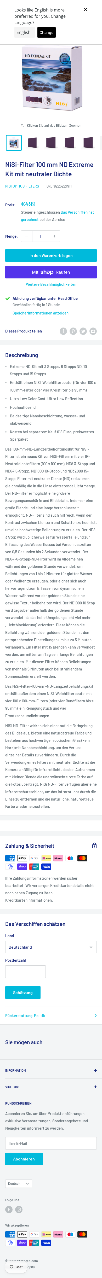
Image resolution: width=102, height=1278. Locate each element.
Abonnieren (24, 1158)
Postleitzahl (15, 960)
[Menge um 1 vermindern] (26, 236)
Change (46, 32)
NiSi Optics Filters (22, 186)
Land (9, 935)
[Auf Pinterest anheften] (73, 331)
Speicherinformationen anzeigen (41, 313)
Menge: (11, 236)
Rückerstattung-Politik (25, 1015)
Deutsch (14, 1183)
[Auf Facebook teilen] (63, 331)
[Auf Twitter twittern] (83, 331)
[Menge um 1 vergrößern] (54, 236)
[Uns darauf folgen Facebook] (9, 1209)
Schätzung (23, 992)
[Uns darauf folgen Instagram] (18, 1209)
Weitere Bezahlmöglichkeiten (51, 284)
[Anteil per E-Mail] (93, 331)
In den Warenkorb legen (51, 255)
